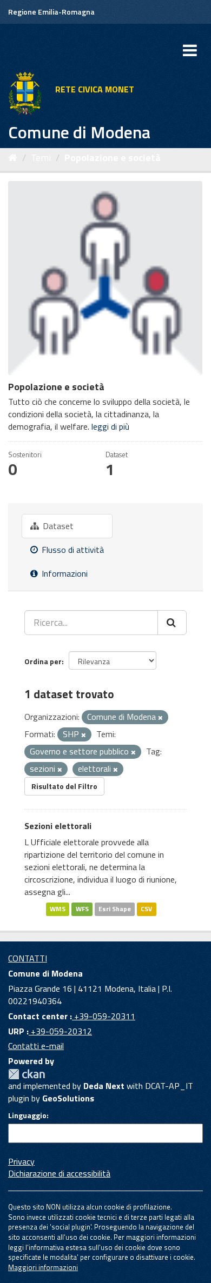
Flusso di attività (71, 549)
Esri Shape (114, 909)
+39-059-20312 (60, 1031)
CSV (146, 909)
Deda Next (103, 1085)
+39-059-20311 (103, 1016)
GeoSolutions (68, 1098)
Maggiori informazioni (43, 1267)
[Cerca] (172, 622)
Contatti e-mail (36, 1045)
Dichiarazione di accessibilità (59, 1173)
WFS (82, 909)
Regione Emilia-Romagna (51, 11)
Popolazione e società (112, 157)
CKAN (26, 1074)
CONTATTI (27, 958)
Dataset (57, 525)
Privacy (21, 1161)
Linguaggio (27, 1115)
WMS (57, 909)
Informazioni (63, 573)
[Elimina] (160, 717)
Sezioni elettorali (57, 825)
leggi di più (110, 426)
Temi (41, 157)
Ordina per (43, 661)
